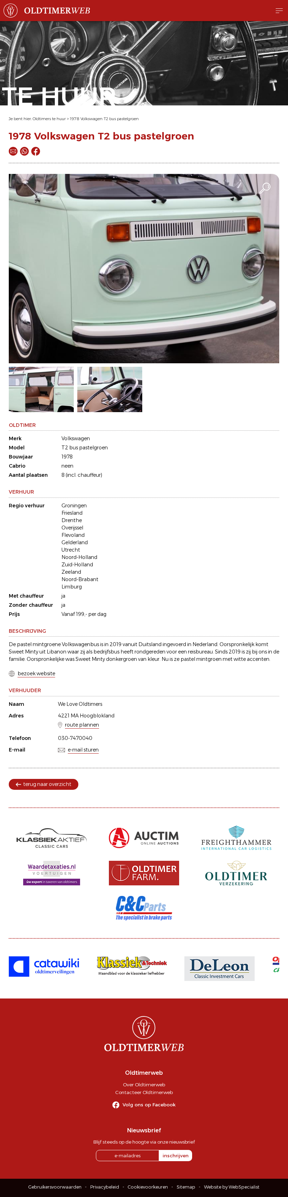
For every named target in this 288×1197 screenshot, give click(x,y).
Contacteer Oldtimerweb (144, 1092)
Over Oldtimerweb (144, 1084)
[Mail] (13, 151)
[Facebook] (35, 151)
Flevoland (73, 535)
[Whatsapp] (24, 151)
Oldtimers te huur (49, 118)
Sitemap (186, 1187)
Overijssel (72, 528)
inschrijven (176, 1155)
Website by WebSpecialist (232, 1187)
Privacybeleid (104, 1187)
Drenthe (71, 520)
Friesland (72, 513)
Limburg (71, 587)
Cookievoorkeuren (148, 1187)
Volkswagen (75, 438)
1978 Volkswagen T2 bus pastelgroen (104, 118)
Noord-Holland (79, 557)
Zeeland (71, 572)
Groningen (74, 505)
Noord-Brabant (79, 579)
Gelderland (74, 542)
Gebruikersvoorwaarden (54, 1187)
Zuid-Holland (77, 564)
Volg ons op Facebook (149, 1104)
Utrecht (70, 550)
